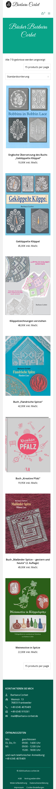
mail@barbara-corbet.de (24, 716)
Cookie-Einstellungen (35, 787)
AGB (20, 778)
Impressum (19, 787)
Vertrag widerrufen (32, 778)
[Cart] (41, 13)
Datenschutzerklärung (39, 783)
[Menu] (48, 13)
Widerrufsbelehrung (18, 783)
